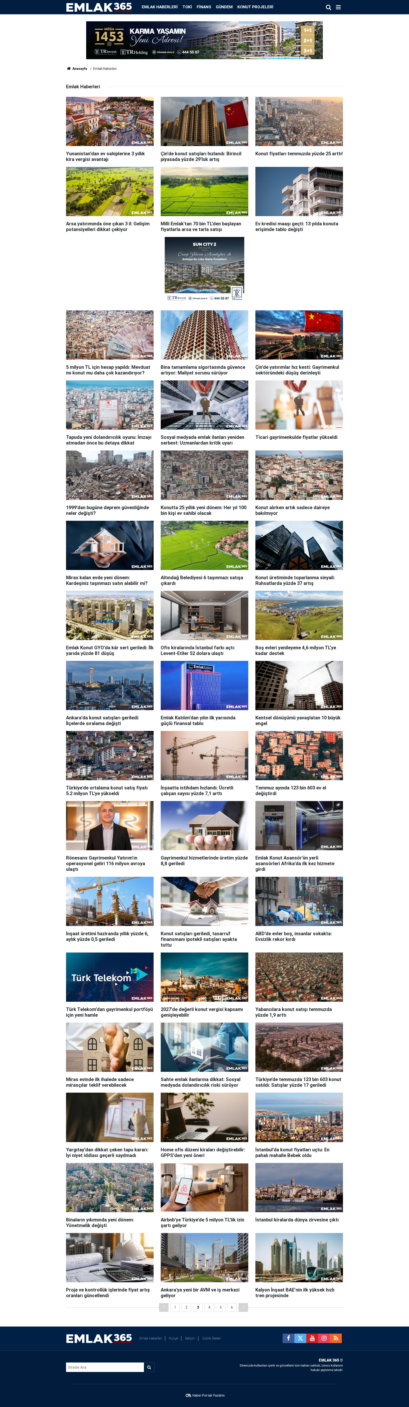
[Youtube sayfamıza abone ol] (312, 1338)
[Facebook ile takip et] (288, 1338)
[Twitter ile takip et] (300, 1338)
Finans (204, 6)
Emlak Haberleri (160, 6)
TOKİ (187, 6)
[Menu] (338, 7)
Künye (173, 1338)
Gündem (224, 6)
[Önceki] (163, 1307)
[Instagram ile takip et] (324, 1338)
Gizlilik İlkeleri (211, 1338)
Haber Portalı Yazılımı (208, 1395)
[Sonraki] (243, 1307)
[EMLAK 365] (99, 6)
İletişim (190, 1338)
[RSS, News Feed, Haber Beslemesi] (336, 1338)
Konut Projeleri (255, 6)
